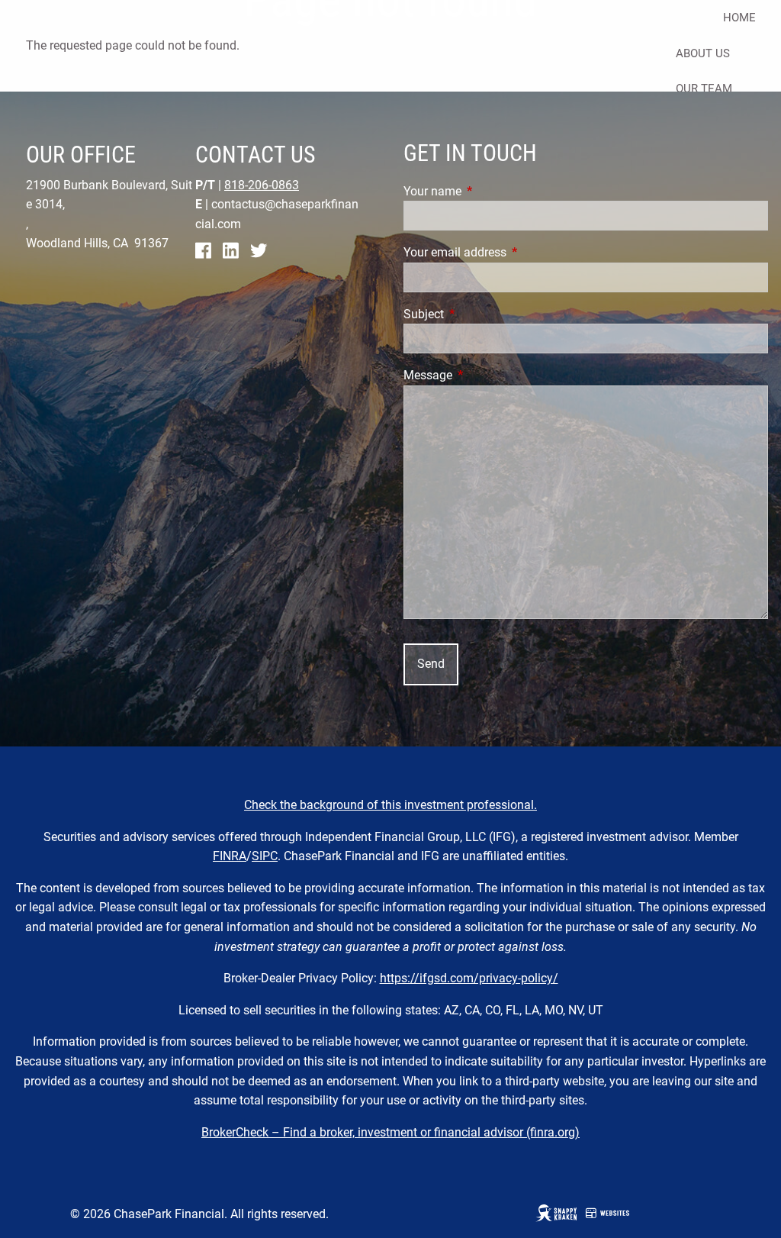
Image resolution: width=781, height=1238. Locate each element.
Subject (480, 314)
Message (485, 375)
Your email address (512, 252)
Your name (489, 191)
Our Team (704, 88)
